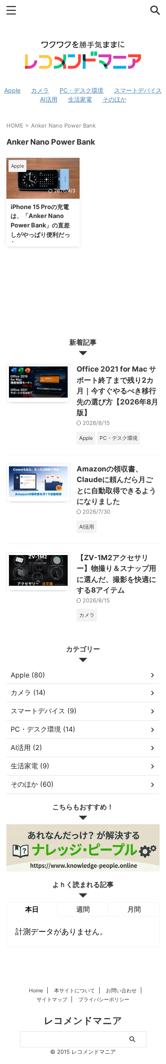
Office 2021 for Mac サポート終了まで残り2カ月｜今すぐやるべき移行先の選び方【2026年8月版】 (117, 391)
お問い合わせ (121, 990)
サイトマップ (52, 999)
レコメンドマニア (83, 1020)
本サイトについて (74, 990)
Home (36, 990)
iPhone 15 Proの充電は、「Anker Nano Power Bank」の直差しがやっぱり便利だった (40, 225)
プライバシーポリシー (103, 999)
